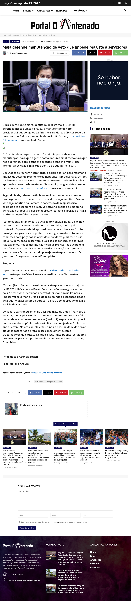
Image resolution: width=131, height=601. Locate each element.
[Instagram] (119, 3)
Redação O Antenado (98, 170)
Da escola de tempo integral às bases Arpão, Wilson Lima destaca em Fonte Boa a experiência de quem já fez (115, 194)
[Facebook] (113, 3)
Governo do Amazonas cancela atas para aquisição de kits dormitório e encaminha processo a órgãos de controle (115, 178)
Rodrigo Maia (51, 382)
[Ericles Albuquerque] (5, 53)
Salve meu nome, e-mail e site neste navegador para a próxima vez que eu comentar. (54, 522)
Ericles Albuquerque (18, 53)
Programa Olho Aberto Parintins (47, 373)
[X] (125, 3)
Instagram (98, 118)
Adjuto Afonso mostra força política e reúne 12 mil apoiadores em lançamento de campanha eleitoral (116, 209)
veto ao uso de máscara (35, 188)
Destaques (15, 41)
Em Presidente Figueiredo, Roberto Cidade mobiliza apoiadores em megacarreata (116, 454)
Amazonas (94, 158)
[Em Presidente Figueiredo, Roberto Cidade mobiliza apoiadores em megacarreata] (116, 437)
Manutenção (39, 382)
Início (4, 35)
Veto (60, 382)
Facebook (98, 115)
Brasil (9, 35)
